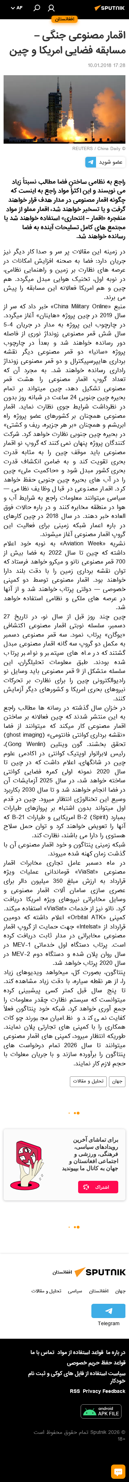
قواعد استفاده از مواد (80, 1353)
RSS (75, 1391)
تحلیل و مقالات (88, 1081)
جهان (117, 1081)
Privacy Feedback (104, 1391)
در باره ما (115, 1353)
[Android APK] (101, 1412)
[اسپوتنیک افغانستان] (111, 12)
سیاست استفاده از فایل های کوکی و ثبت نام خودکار (76, 1377)
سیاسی (75, 1291)
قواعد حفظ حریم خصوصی (96, 1363)
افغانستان (98, 1291)
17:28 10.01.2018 (106, 66)
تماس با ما (42, 1352)
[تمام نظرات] (118, 1472)
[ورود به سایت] (51, 8)
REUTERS (82, 149)
